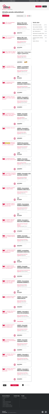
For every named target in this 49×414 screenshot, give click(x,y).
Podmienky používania (6, 397)
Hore (4, 385)
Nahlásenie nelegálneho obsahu (7, 404)
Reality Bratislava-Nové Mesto (22, 207)
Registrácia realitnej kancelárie (7, 401)
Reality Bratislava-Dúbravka (22, 177)
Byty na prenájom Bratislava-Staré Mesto (22, 74)
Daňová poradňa (24, 398)
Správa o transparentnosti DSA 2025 (7, 406)
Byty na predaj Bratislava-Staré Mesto (22, 90)
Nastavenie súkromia (5, 403)
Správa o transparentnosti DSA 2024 (7, 405)
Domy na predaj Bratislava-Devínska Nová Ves (23, 274)
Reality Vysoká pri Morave (21, 162)
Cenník (4, 400)
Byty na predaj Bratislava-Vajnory (21, 136)
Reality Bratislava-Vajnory (21, 132)
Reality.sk (4, 9)
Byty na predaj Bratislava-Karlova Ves (22, 105)
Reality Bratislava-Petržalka (22, 284)
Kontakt (16, 397)
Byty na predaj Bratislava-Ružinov (21, 45)
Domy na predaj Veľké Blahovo (21, 121)
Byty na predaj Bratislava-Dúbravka (21, 181)
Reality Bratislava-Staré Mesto (22, 70)
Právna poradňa (24, 397)
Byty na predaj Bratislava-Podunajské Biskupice (23, 229)
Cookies (4, 398)
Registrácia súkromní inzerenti (7, 402)
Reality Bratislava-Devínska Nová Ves (23, 270)
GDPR (3, 399)
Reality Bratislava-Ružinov (21, 26)
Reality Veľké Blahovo (21, 117)
